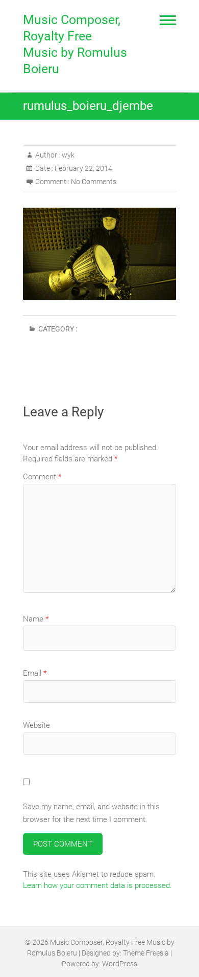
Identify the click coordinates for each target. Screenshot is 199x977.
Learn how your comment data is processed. (97, 885)
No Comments (93, 181)
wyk (67, 155)
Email (34, 673)
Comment (42, 476)
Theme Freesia (146, 953)
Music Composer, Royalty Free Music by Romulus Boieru (75, 44)
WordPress (119, 964)
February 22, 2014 (82, 168)
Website (36, 725)
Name (35, 619)
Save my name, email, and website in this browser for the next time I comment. (91, 813)
